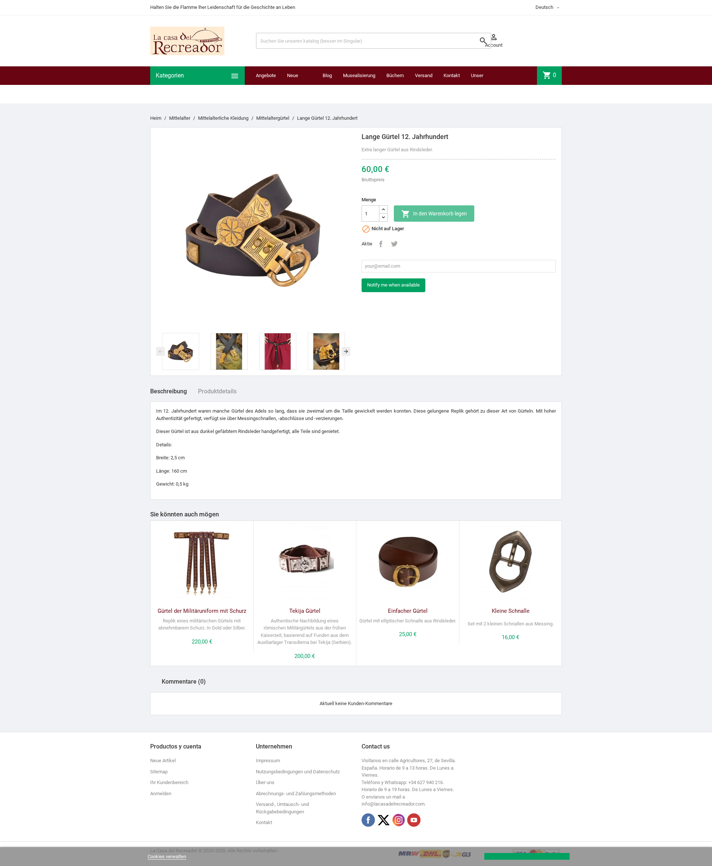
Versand (423, 75)
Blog (327, 75)
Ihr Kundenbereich (169, 782)
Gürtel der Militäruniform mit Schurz (202, 611)
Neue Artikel (163, 760)
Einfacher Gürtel (408, 611)
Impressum (268, 760)
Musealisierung (359, 75)
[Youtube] (414, 820)
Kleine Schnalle (511, 611)
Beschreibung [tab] (168, 391)
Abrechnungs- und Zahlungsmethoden (296, 793)
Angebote (266, 75)
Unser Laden (477, 85)
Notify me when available (393, 285)
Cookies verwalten (167, 856)
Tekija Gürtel (304, 611)
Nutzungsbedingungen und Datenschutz (298, 771)
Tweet (394, 243)
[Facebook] (368, 820)
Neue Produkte (296, 85)
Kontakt (452, 75)
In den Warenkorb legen (434, 213)
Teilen (380, 243)
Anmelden (160, 793)
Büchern (395, 75)
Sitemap (159, 771)
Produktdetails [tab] (217, 391)
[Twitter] (383, 820)
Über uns (265, 782)
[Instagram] (398, 820)
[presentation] (160, 351)
